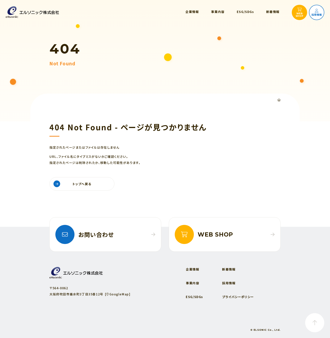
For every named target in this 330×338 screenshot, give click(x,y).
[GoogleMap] (118, 294)
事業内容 (192, 283)
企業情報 (192, 269)
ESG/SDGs (194, 296)
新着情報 (228, 269)
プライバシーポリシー (238, 296)
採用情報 (228, 283)
